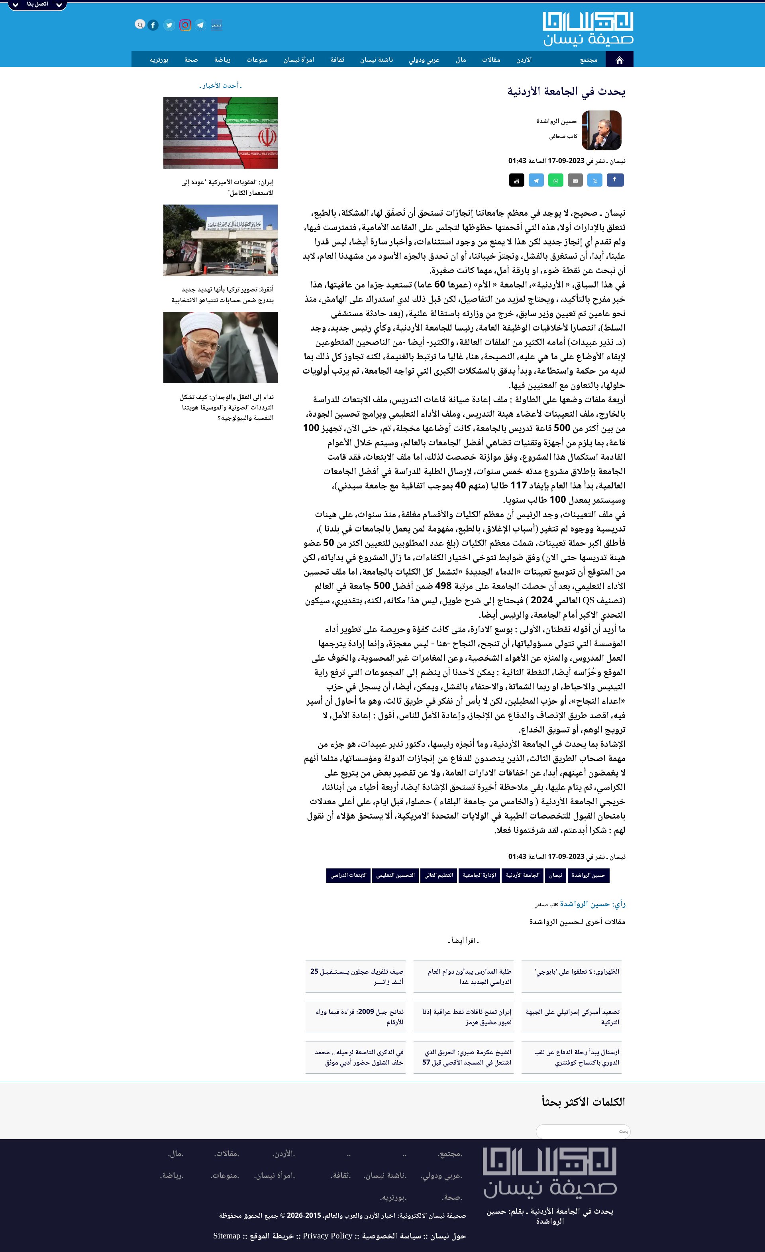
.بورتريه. (393, 1198)
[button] (555, 180)
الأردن (524, 60)
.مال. (175, 1154)
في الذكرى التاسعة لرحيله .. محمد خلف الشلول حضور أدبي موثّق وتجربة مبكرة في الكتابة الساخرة (359, 1063)
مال (461, 60)
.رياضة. (171, 1176)
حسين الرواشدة (557, 122)
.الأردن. (283, 1154)
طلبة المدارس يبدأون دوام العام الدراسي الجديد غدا (470, 977)
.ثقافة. (340, 1176)
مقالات (491, 60)
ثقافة (337, 60)
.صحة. (451, 1198)
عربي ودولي (424, 60)
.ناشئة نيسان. (384, 1176)
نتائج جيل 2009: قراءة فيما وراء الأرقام (360, 1017)
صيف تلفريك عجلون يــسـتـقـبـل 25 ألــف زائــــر (357, 977)
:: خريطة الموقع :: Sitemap (257, 1237)
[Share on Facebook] (615, 180)
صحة (191, 60)
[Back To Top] (750, 1231)
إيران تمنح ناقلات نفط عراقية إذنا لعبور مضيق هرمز (467, 1017)
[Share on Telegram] (536, 180)
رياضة (222, 60)
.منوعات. (224, 1176)
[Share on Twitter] (594, 180)
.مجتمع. (449, 1154)
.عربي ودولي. (441, 1176)
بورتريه (159, 60)
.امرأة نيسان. (274, 1176)
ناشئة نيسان (376, 60)
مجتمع (589, 60)
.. (404, 1154)
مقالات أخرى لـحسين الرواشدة (577, 922)
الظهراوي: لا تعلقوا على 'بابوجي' (577, 972)
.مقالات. (226, 1154)
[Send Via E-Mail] (575, 180)
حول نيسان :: (443, 1237)
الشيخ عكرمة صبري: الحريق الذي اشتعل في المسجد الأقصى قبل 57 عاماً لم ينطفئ (467, 1063)
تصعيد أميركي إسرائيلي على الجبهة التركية (573, 1017)
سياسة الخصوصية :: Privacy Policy (362, 1237)
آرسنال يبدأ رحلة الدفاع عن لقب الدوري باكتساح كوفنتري (577, 1058)
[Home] (583, 29)
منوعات (257, 60)
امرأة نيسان (299, 60)
